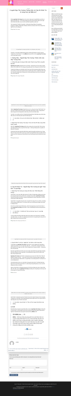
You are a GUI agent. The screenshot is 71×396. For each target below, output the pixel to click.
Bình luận (11, 358)
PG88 (21, 391)
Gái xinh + (45, 1)
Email (24, 367)
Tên (10, 367)
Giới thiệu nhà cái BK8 (58, 54)
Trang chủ (19, 1)
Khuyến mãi (38, 1)
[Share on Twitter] (27, 329)
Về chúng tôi (20, 3)
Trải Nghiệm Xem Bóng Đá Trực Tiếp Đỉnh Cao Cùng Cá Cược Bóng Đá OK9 (58, 44)
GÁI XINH (28, 8)
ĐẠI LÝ (53, 67)
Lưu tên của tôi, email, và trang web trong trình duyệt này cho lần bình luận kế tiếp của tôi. (27, 372)
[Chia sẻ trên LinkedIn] (32, 334)
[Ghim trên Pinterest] (30, 334)
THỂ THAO (54, 77)
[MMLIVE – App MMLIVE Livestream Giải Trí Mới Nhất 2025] (12, 3)
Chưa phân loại (54, 65)
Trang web (37, 367)
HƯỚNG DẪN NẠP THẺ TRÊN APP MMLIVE (56, 72)
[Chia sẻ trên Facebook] (24, 334)
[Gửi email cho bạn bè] (28, 334)
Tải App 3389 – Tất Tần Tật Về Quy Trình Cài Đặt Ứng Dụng (58, 39)
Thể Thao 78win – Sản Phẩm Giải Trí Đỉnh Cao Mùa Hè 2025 (58, 49)
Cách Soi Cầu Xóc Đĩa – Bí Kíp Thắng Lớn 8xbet (58, 57)
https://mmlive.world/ (16, 389)
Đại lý (55, 1)
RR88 (26, 391)
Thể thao (25, 1)
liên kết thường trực (36, 338)
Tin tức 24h (50, 1)
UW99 (23, 391)
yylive (19, 391)
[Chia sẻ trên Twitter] (26, 334)
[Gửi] (62, 8)
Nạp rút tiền (31, 1)
